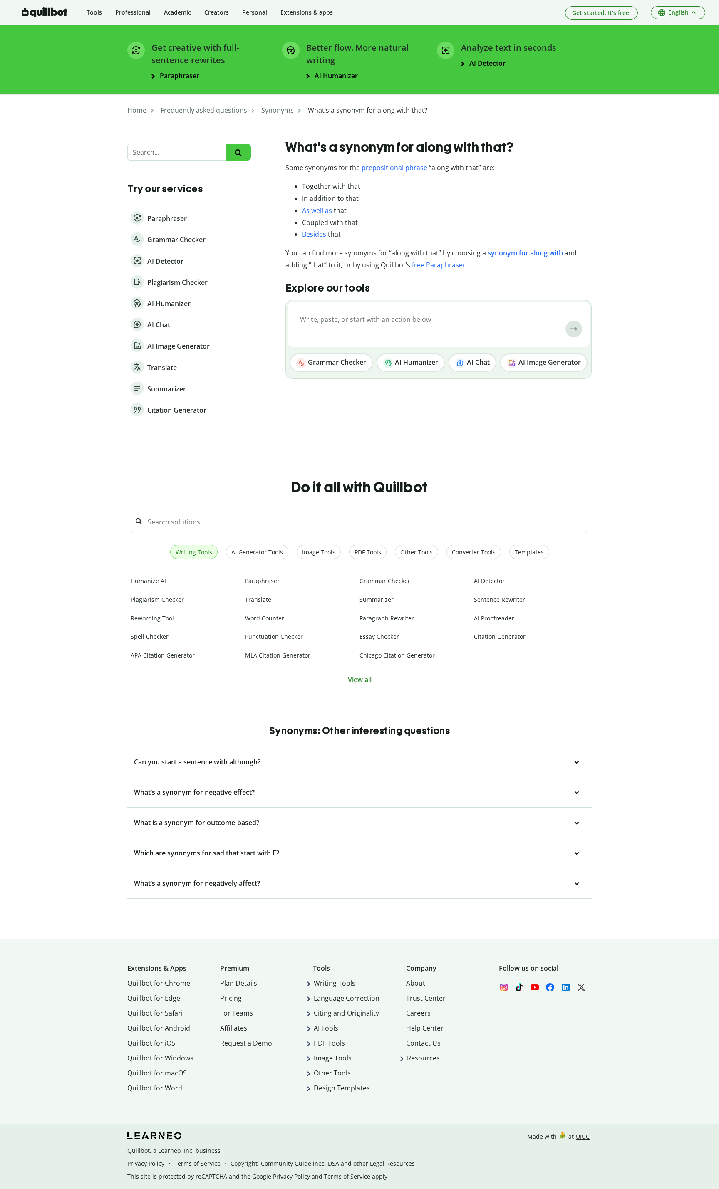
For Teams (236, 1013)
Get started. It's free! (601, 13)
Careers (418, 1013)
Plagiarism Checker (157, 599)
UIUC (583, 1136)
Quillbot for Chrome (158, 983)
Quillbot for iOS (151, 1043)
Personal (254, 12)
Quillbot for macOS (157, 1073)
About (415, 983)
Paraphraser (262, 581)
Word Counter (264, 618)
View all (360, 679)
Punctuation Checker (274, 636)
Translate (258, 599)
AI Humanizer (415, 362)
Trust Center (426, 998)
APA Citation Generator (163, 655)
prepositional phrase (394, 167)
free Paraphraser (439, 264)
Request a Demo (246, 1043)
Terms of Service (197, 1163)
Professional (133, 12)
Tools (94, 12)
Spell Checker (150, 636)
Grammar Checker (336, 362)
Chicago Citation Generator (397, 655)
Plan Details (238, 983)
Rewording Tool (152, 618)
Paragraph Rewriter (387, 618)
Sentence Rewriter (499, 599)
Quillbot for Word (154, 1088)
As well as (317, 210)
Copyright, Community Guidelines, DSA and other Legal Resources (323, 1163)
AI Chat (477, 362)
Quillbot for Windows (160, 1058)
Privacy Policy (145, 1163)
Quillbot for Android (158, 1028)
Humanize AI (148, 581)
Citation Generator (500, 636)
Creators (216, 12)
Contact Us (423, 1043)
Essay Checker (379, 636)
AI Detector (489, 581)
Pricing (231, 998)
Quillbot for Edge (153, 998)
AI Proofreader (494, 618)
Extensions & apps (306, 12)
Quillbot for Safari (155, 1013)
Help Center (425, 1028)
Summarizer (377, 599)
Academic (177, 12)
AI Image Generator (549, 362)
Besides (314, 234)
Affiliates (233, 1028)
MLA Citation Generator (277, 655)
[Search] (238, 152)
